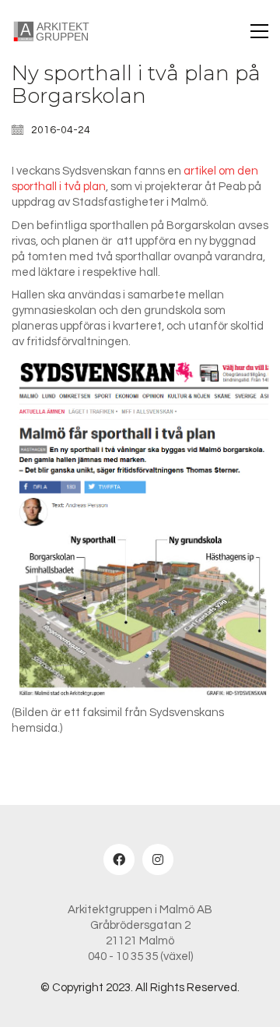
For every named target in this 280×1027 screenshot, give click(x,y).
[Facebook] (119, 859)
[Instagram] (157, 859)
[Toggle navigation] (259, 31)
